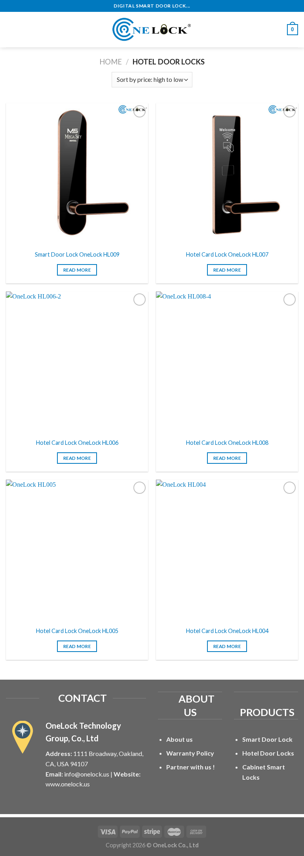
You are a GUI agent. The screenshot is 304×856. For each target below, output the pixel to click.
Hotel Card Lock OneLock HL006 (77, 442)
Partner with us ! (190, 767)
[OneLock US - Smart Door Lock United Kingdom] (152, 29)
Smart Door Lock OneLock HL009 (77, 254)
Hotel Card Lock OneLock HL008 (227, 442)
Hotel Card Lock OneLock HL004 (227, 630)
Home (110, 61)
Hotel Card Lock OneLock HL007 (227, 254)
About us (179, 739)
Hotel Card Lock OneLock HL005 (77, 630)
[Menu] (10, 29)
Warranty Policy (190, 753)
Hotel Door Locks (268, 753)
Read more (77, 269)
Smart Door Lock (267, 739)
